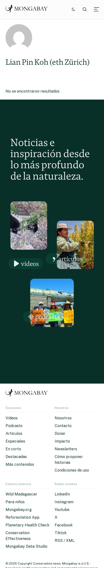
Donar (60, 433)
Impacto (62, 441)
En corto (13, 449)
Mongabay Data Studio (26, 546)
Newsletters (66, 449)
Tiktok (61, 533)
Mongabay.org (19, 509)
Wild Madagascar (21, 494)
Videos (30, 263)
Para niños (15, 502)
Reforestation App (22, 517)
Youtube (62, 509)
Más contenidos (20, 464)
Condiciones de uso (72, 470)
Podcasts (47, 316)
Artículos (70, 258)
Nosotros (63, 418)
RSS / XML (64, 540)
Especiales (15, 441)
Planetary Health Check (27, 525)
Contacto (63, 425)
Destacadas (16, 456)
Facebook (64, 525)
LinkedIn (62, 494)
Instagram (64, 502)
